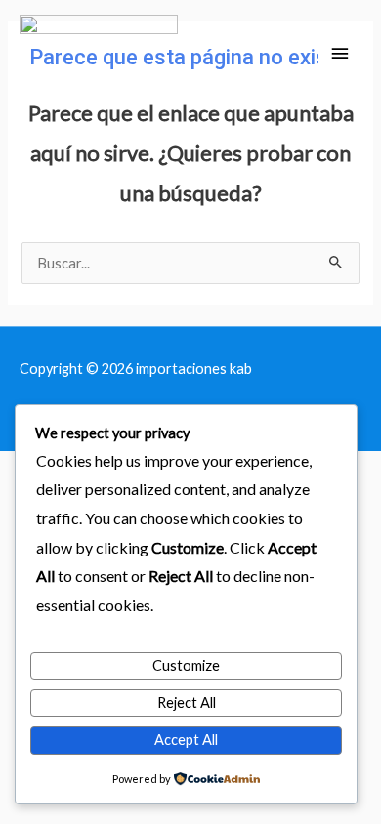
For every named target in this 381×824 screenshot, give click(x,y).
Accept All (186, 739)
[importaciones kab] (99, 54)
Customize (186, 665)
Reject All (186, 702)
